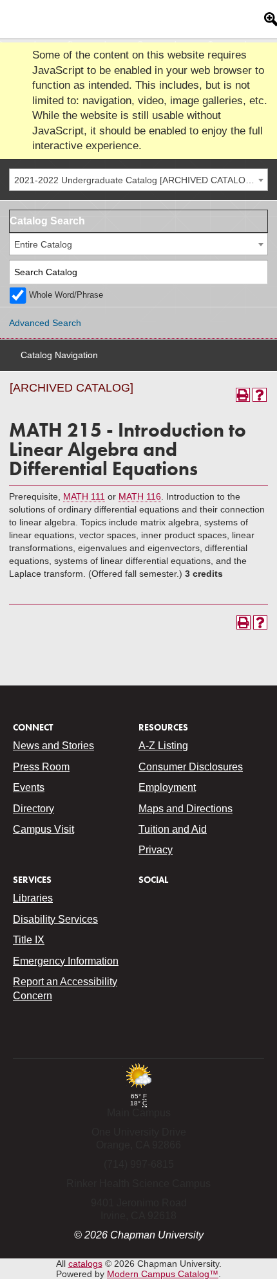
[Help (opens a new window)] (260, 395)
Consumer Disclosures (190, 766)
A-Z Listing (163, 745)
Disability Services (55, 919)
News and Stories (53, 745)
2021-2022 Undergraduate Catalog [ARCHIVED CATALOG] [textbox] (134, 180)
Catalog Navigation (59, 355)
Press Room (41, 766)
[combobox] (138, 179)
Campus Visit (43, 829)
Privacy (155, 849)
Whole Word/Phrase (66, 295)
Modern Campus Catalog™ (162, 1274)
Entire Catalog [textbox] (43, 244)
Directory (33, 808)
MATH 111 (84, 496)
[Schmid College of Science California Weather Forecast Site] (138, 1089)
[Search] (256, 272)
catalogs (85, 1263)
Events (28, 787)
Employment (167, 787)
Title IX (28, 939)
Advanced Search (45, 323)
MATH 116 (140, 496)
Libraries (33, 898)
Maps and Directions (185, 808)
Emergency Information (66, 961)
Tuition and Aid (172, 829)
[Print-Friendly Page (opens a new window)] (243, 395)
